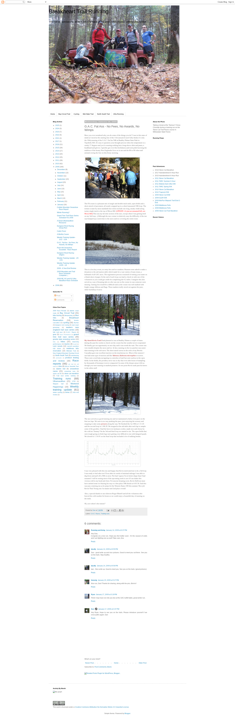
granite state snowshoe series (64, 339)
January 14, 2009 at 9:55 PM (107, 549)
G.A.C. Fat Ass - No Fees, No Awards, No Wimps (67, 243)
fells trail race (58, 332)
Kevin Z (95, 340)
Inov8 (75, 344)
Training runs (105, 513)
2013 (57, 154)
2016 (57, 144)
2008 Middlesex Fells (163, 208)
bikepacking (68, 315)
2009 (57, 167)
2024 (57, 128)
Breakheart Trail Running (79, 11)
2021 (57, 138)
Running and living (98, 530)
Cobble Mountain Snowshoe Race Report (67, 208)
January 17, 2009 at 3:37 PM (108, 609)
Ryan (93, 594)
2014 (57, 151)
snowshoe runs (69, 371)
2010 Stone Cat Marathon (164, 189)
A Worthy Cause (63, 234)
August (60, 182)
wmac (67, 392)
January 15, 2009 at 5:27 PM (108, 580)
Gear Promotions (65, 334)
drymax (76, 322)
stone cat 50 (57, 373)
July (59, 185)
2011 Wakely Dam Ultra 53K (165, 184)
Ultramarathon (59, 381)
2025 (57, 125)
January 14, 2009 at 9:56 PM (107, 566)
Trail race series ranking (65, 376)
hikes (63, 341)
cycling (66, 322)
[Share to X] (117, 510)
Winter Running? (63, 212)
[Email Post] (108, 510)
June (59, 189)
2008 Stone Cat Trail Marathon (166, 211)
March (59, 198)
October (60, 176)
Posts (58, 296)
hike (54, 342)
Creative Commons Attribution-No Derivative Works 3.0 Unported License (102, 707)
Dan (94, 510)
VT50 (73, 381)
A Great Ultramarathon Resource (65, 222)
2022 (57, 135)
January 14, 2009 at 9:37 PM (116, 530)
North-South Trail (103, 114)
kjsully (93, 549)
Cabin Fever (61, 231)
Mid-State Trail (88, 114)
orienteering (75, 355)
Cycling (76, 114)
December (61, 169)
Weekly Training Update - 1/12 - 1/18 (66, 238)
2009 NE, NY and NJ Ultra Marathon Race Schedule (67, 280)
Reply (93, 541)
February (60, 201)
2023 (57, 132)
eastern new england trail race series (66, 328)
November (61, 173)
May (59, 192)
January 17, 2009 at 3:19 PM (106, 594)
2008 (57, 285)
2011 (57, 160)
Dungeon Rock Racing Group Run (65, 227)
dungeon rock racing (62, 325)
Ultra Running (118, 114)
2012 (57, 157)
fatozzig (94, 580)
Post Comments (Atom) (103, 667)
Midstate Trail (71, 351)
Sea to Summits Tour (72, 366)
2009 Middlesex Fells (163, 205)
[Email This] (112, 510)
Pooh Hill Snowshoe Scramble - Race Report (67, 249)
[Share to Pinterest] (122, 510)
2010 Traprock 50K (162, 192)
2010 (57, 164)
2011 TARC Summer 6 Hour (165, 181)
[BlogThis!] (115, 510)
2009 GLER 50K (161, 198)
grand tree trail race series (66, 335)
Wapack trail (58, 384)
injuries (67, 344)
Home (52, 114)
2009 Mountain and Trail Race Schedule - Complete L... (66, 273)
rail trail (70, 364)
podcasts (59, 358)
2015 (57, 148)
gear (54, 334)
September (61, 179)
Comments (60, 300)
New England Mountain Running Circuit (66, 353)
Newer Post (89, 663)
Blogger (127, 713)
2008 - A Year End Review (66, 268)
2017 (57, 141)
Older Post (142, 663)
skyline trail (60, 369)
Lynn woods (57, 346)
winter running (57, 392)
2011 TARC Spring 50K (163, 187)
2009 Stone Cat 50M (162, 195)
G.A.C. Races (95, 513)
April (59, 195)
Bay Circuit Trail (64, 114)
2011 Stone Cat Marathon (164, 178)
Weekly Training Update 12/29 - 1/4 (66, 264)
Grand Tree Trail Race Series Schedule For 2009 (68, 216)
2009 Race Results (59, 310)
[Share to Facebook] (120, 510)
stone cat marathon (71, 373)
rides (60, 366)
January (60, 205)
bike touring (57, 315)
